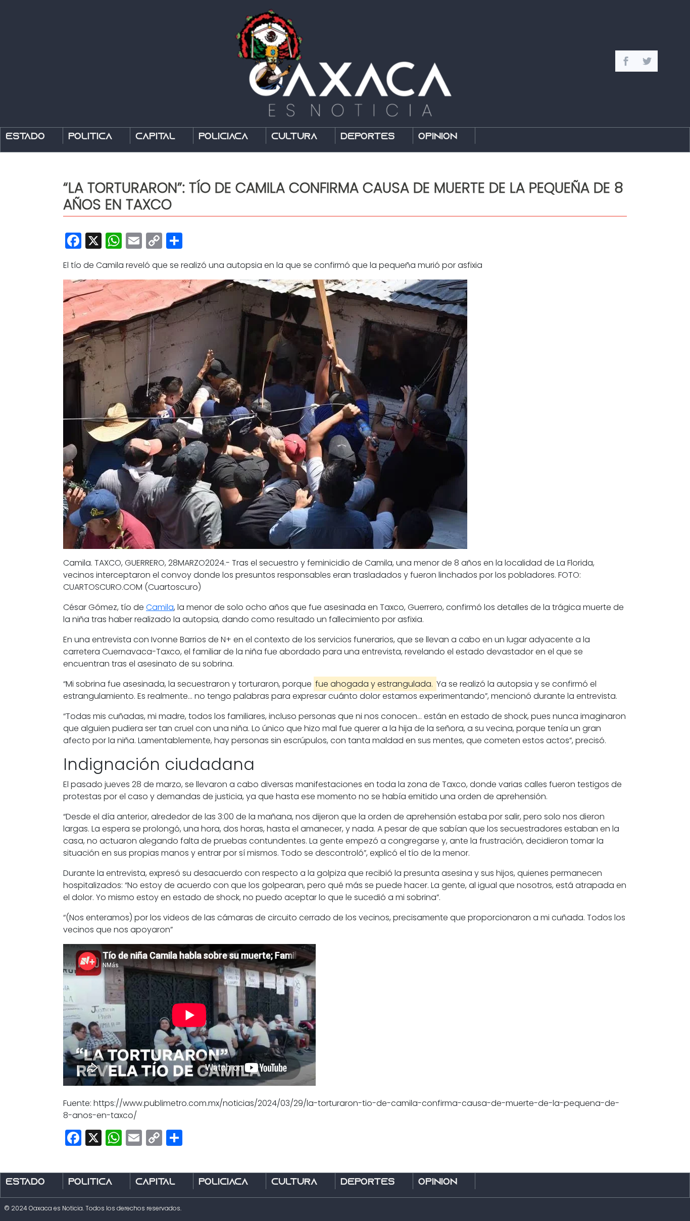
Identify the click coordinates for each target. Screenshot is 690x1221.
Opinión (437, 137)
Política (90, 137)
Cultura (294, 137)
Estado (25, 137)
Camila (160, 607)
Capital (155, 137)
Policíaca (223, 137)
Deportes (367, 137)
